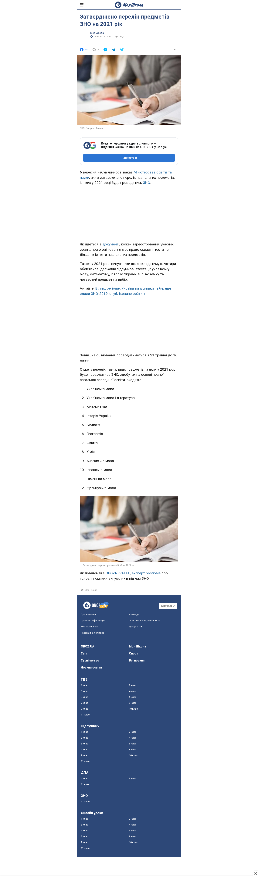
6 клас (132, 697)
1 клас (84, 685)
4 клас (132, 691)
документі (111, 244)
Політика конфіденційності (144, 620)
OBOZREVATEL (118, 573)
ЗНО (146, 182)
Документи (135, 626)
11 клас (85, 714)
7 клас (84, 702)
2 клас (132, 685)
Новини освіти (91, 667)
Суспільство (90, 660)
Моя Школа (97, 33)
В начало (166, 605)
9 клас (84, 708)
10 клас (133, 708)
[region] (129, 213)
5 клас (84, 697)
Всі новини (136, 660)
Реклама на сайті (90, 626)
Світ (84, 653)
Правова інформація (93, 620)
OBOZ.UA (87, 646)
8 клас (132, 702)
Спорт (133, 653)
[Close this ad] (255, 873)
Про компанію (89, 614)
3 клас (84, 691)
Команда (134, 614)
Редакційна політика (92, 632)
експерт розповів (147, 573)
